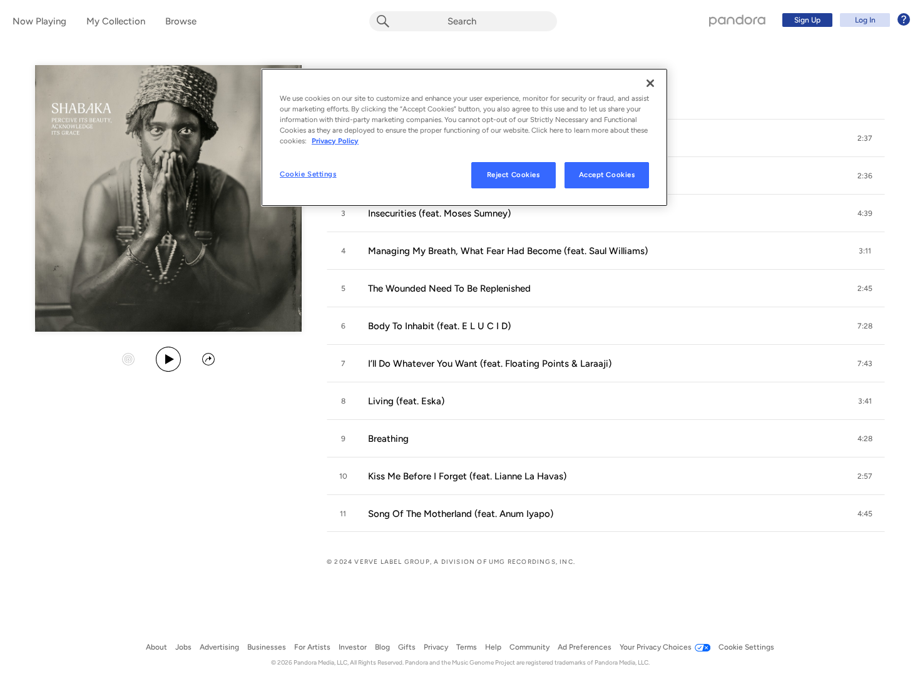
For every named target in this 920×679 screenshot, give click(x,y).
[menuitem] (844, 20)
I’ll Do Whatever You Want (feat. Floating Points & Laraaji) (489, 363)
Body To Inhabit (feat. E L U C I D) (439, 326)
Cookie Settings (308, 174)
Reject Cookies (513, 174)
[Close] (650, 83)
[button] (864, 138)
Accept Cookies (607, 174)
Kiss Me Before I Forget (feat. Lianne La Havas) (467, 476)
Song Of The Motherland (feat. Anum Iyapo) (460, 513)
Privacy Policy (335, 140)
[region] (464, 137)
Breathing (388, 438)
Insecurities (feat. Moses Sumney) (439, 213)
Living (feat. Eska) (406, 401)
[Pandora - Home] (737, 20)
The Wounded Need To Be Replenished (449, 288)
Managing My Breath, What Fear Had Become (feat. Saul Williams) (508, 251)
